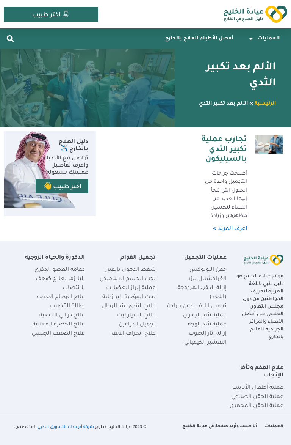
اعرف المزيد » (230, 229)
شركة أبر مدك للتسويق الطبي (66, 427)
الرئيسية (265, 104)
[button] (10, 38)
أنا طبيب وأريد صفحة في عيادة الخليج (220, 426)
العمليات (269, 38)
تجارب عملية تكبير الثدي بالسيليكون (224, 150)
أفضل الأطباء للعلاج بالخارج (199, 38)
